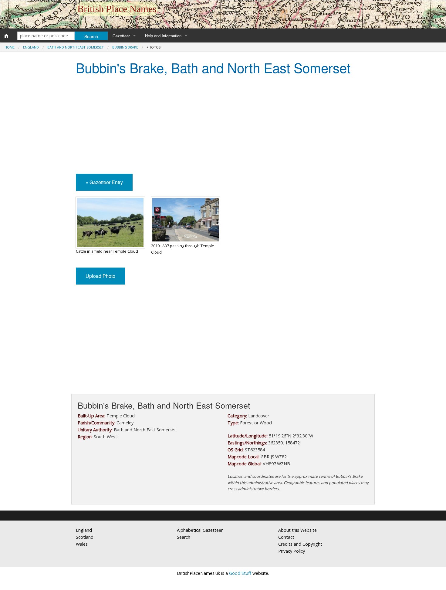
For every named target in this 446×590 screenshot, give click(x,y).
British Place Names (116, 8)
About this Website (297, 530)
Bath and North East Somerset (75, 47)
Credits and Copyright (300, 544)
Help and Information (163, 36)
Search (183, 537)
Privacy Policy (291, 551)
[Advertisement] (223, 125)
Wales (82, 544)
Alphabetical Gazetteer (200, 530)
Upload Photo (100, 275)
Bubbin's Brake (125, 47)
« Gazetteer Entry (104, 182)
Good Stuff (240, 573)
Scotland (84, 537)
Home (10, 47)
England (31, 47)
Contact (286, 537)
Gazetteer (121, 36)
